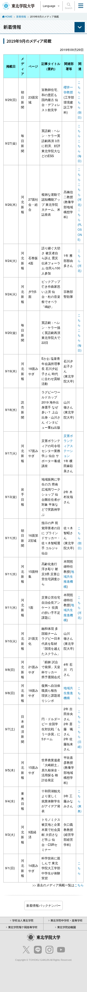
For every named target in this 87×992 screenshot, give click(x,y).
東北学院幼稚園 (66, 927)
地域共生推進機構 (68, 693)
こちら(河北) (79, 194)
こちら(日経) (79, 736)
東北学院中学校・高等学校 (66, 920)
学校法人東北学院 (22, 920)
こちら (79, 87)
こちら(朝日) (79, 107)
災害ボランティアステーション (68, 445)
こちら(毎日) (79, 151)
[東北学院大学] (18, 5)
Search (68, 8)
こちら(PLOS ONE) (80, 225)
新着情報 (21, 16)
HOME (8, 16)
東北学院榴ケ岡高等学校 (22, 927)
